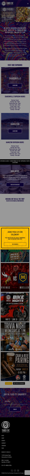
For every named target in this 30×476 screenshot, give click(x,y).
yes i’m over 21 (15, 244)
